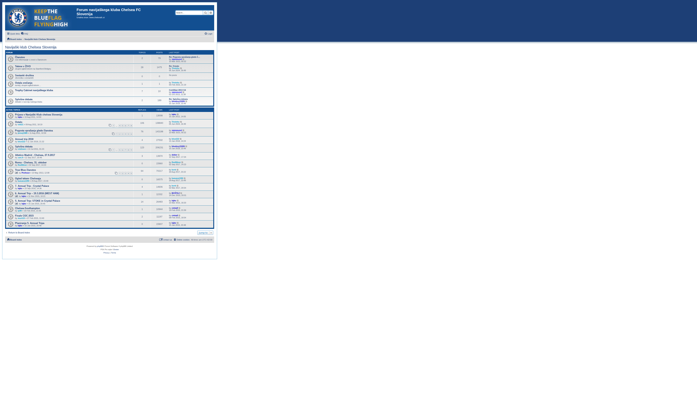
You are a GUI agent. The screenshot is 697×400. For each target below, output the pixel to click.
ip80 (20, 211)
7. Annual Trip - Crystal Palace (32, 186)
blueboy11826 (178, 101)
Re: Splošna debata (178, 99)
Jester (116, 249)
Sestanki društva (24, 75)
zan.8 (20, 157)
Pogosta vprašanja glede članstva (34, 130)
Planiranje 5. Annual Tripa (29, 223)
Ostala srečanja (23, 82)
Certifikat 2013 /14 (177, 90)
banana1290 (23, 181)
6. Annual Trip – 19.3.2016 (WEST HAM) (37, 193)
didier (174, 155)
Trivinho (176, 68)
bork (174, 170)
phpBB (100, 246)
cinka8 (175, 208)
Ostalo (18, 122)
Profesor (26, 173)
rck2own (22, 149)
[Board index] (41, 17)
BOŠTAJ (176, 193)
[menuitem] (24, 34)
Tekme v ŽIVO (23, 66)
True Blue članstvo (25, 170)
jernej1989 (22, 133)
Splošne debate (23, 99)
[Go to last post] (178, 114)
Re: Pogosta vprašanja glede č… (184, 57)
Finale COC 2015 (24, 215)
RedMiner (22, 165)
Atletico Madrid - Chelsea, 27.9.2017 (35, 155)
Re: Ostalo (174, 66)
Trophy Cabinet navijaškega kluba (34, 90)
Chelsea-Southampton (27, 208)
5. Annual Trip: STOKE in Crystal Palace (37, 200)
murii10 (21, 218)
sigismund (177, 59)
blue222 (21, 141)
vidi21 (20, 124)
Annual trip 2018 (24, 139)
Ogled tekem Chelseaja (28, 178)
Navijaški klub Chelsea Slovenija (30, 47)
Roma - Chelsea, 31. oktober (31, 162)
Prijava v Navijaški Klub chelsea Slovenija (38, 114)
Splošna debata (23, 146)
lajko (20, 117)
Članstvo (20, 57)
